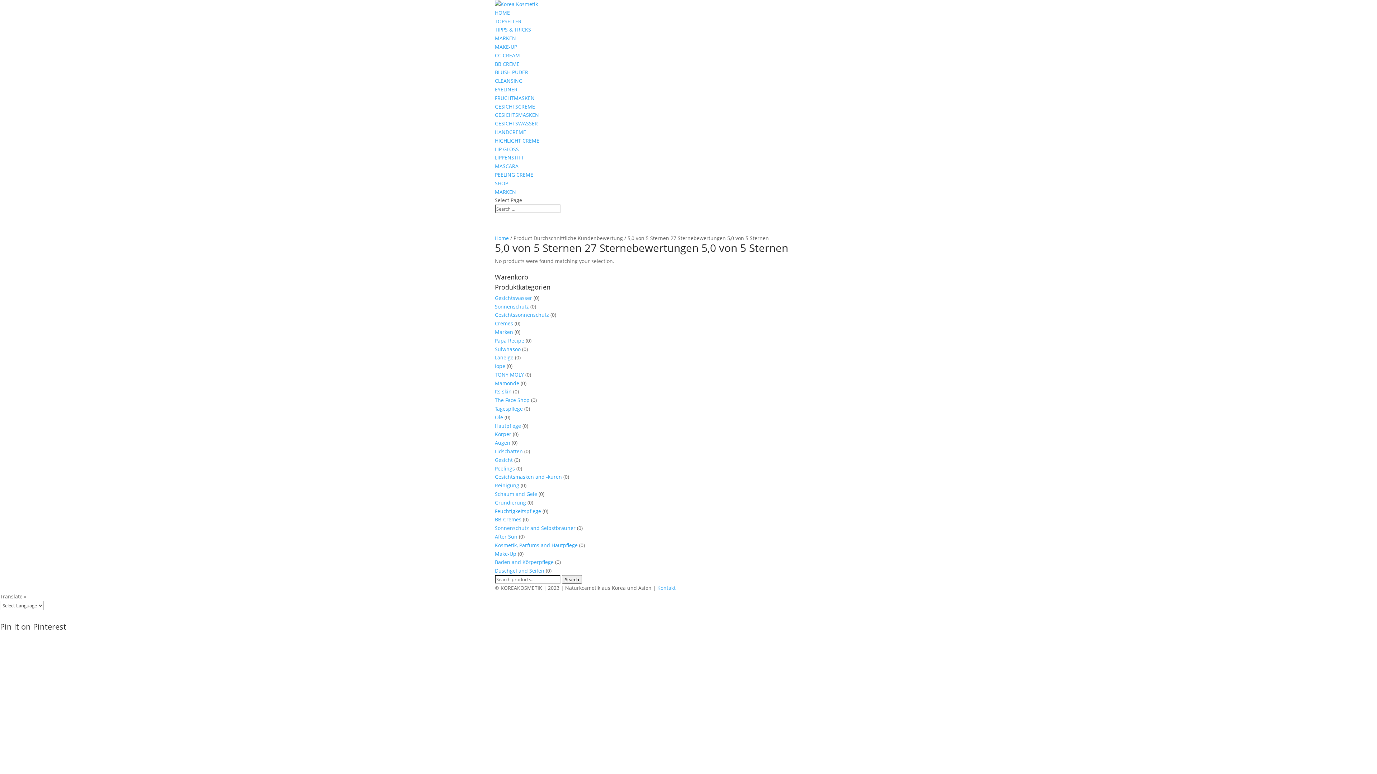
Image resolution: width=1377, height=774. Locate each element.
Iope (500, 366)
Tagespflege (509, 408)
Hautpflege (508, 425)
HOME (502, 12)
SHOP (501, 183)
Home (502, 238)
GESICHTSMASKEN (517, 114)
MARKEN (505, 38)
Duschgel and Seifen (519, 570)
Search (572, 579)
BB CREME (507, 64)
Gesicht (504, 460)
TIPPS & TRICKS (513, 29)
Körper (503, 434)
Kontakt (666, 587)
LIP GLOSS (507, 149)
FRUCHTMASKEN (515, 98)
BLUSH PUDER (511, 72)
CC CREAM (507, 55)
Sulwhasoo (508, 349)
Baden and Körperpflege (524, 562)
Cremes (504, 323)
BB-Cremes (508, 519)
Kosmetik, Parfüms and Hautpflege (536, 545)
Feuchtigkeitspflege (518, 511)
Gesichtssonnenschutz (522, 314)
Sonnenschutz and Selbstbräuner (535, 528)
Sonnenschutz (512, 306)
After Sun (506, 536)
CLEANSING (508, 80)
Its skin (503, 391)
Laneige (504, 357)
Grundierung (510, 502)
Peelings (505, 468)
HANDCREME (510, 132)
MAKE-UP (506, 46)
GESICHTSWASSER (516, 123)
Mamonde (507, 383)
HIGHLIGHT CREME (517, 140)
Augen (502, 442)
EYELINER (506, 89)
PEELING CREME (514, 174)
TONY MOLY (509, 374)
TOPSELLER (508, 21)
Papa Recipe (509, 340)
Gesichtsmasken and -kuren (528, 476)
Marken (504, 332)
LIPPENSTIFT (509, 157)
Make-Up (505, 553)
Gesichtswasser (513, 298)
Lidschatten (509, 451)
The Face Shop (512, 400)
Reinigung (507, 485)
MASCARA (507, 166)
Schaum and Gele (516, 494)
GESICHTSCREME (515, 106)
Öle (499, 417)
